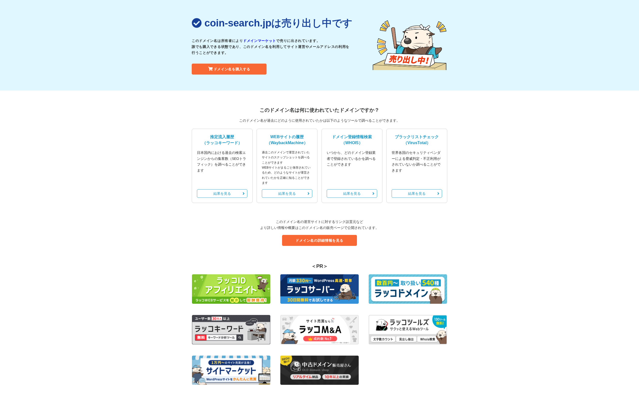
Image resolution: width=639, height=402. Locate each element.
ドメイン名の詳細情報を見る (319, 240)
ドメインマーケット (259, 41)
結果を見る (222, 194)
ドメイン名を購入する (232, 69)
